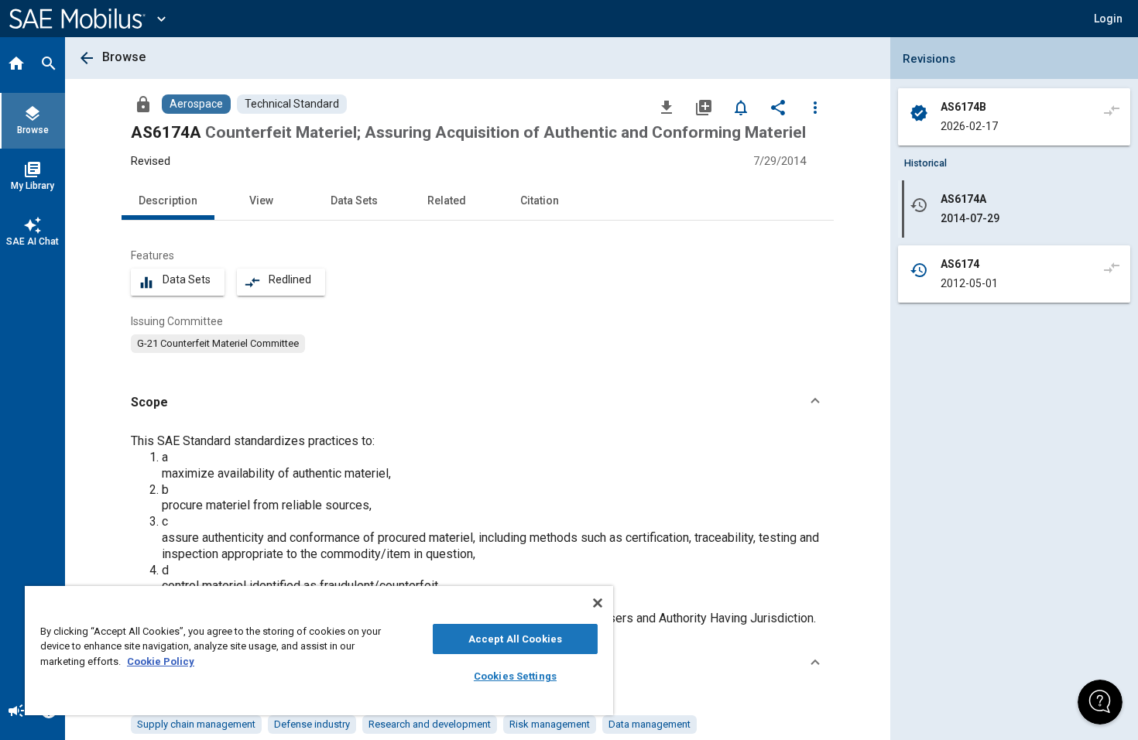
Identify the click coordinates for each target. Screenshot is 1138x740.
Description (168, 200)
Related (446, 200)
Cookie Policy (160, 661)
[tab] (16, 65)
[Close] (597, 603)
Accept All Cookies (515, 639)
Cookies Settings (515, 676)
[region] (319, 650)
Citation (539, 200)
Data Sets (354, 200)
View (261, 200)
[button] (477, 402)
